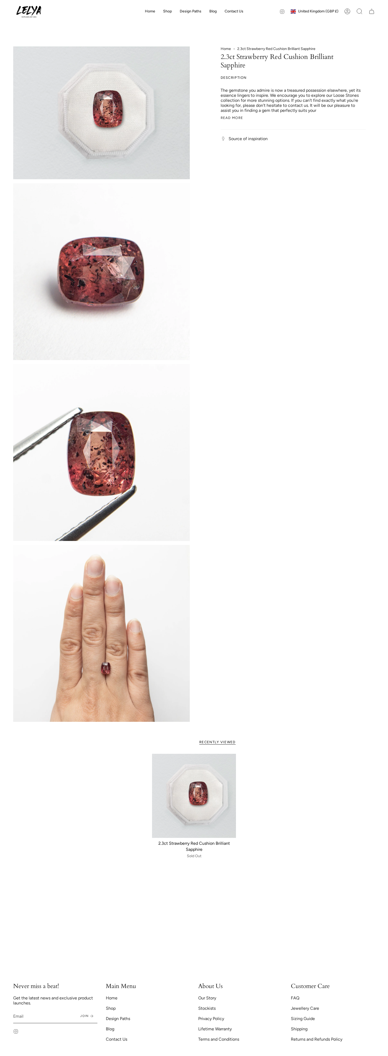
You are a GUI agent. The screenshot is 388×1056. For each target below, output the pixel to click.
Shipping (299, 1028)
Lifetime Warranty (215, 1028)
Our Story (207, 997)
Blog (110, 1028)
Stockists (207, 1008)
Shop (111, 1008)
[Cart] (372, 11)
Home (226, 49)
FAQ (295, 997)
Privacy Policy (211, 1018)
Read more (232, 118)
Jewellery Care (305, 1008)
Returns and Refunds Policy (316, 1039)
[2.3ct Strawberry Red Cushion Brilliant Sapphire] (194, 796)
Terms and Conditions (218, 1039)
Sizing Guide (303, 1018)
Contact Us (116, 1039)
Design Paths (118, 1018)
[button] (167, 11)
